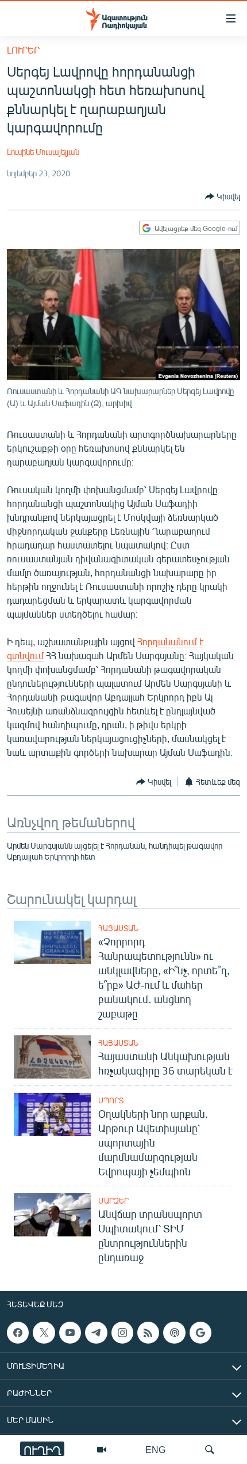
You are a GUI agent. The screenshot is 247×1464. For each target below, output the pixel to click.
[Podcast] (174, 1333)
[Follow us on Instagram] (122, 1333)
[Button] (222, 196)
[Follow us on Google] (200, 1333)
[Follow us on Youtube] (70, 1333)
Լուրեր (23, 49)
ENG (155, 1449)
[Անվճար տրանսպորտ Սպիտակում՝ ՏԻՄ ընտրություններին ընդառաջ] (52, 1214)
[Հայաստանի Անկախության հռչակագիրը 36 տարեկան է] (52, 1057)
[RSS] (148, 1333)
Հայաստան (118, 928)
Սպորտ (111, 1100)
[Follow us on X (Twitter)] (44, 1333)
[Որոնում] (209, 1449)
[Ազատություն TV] (101, 1449)
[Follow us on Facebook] (18, 1333)
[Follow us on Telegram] (96, 1333)
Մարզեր (113, 1200)
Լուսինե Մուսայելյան (43, 152)
